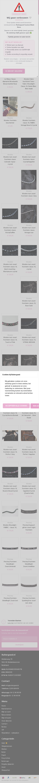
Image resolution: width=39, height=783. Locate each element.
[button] (16, 405)
